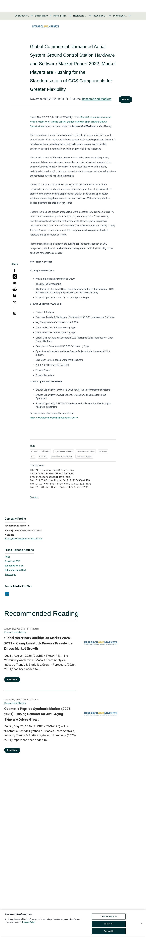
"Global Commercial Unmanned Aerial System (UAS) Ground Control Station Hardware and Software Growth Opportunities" (70, 122)
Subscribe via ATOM (15, 570)
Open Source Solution (63, 451)
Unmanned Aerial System (61, 456)
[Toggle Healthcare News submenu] (90, 15)
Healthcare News (80, 15)
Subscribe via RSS (14, 565)
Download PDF (12, 561)
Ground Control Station (40, 451)
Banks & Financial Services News (60, 15)
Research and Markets (96, 99)
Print (7, 557)
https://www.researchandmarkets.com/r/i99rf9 (54, 417)
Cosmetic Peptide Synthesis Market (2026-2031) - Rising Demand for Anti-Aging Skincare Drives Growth (38, 714)
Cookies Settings (109, 916)
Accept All (108, 931)
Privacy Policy (28, 922)
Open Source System (85, 451)
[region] (73, 923)
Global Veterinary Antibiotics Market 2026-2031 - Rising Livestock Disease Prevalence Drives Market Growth (38, 643)
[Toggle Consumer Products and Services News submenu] (31, 15)
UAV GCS (42, 456)
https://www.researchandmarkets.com (24, 538)
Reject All (108, 924)
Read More (12, 679)
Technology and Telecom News (120, 15)
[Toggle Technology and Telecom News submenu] (129, 15)
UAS (33, 456)
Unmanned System (84, 456)
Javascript (10, 574)
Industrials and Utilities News (100, 15)
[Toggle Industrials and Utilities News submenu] (110, 15)
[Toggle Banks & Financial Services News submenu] (70, 15)
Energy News (41, 15)
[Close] (141, 923)
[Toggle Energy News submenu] (50, 15)
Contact (34, 497)
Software (103, 451)
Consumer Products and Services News (22, 15)
